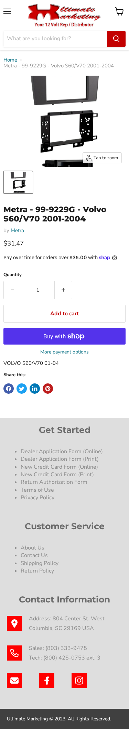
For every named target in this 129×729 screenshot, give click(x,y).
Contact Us (34, 555)
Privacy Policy (38, 497)
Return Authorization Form (54, 482)
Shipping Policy (39, 563)
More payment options (64, 352)
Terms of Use (38, 490)
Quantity (12, 275)
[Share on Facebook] (8, 388)
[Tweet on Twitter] (22, 388)
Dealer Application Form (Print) (60, 459)
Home (10, 60)
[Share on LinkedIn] (35, 388)
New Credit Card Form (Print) (57, 474)
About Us (32, 548)
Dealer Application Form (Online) (62, 451)
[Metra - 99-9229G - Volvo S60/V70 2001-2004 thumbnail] (18, 182)
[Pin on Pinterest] (48, 388)
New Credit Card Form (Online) (59, 467)
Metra (17, 230)
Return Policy (37, 571)
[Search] (116, 39)
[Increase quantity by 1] (63, 290)
